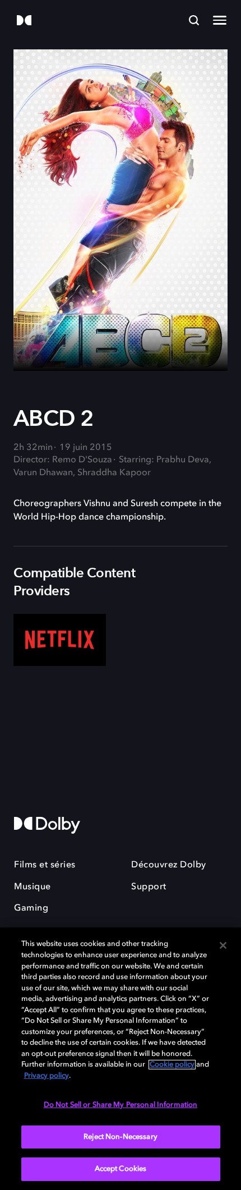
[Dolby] (24, 21)
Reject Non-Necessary (120, 1137)
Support (148, 887)
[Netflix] (59, 640)
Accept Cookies (121, 1169)
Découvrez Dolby (168, 865)
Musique (32, 887)
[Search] (193, 20)
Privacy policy (46, 1075)
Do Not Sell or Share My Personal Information (121, 1105)
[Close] (223, 945)
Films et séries (45, 865)
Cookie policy (172, 1064)
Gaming (31, 908)
